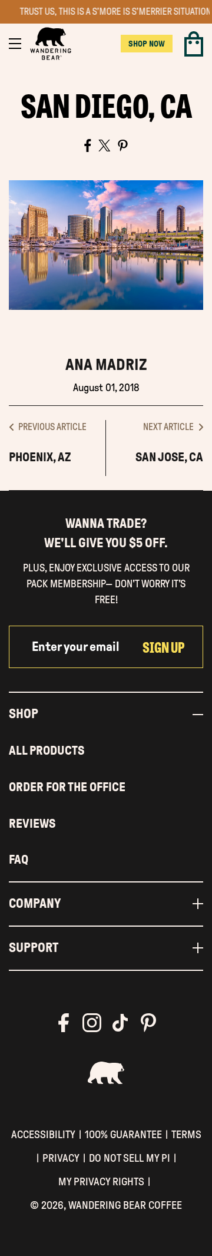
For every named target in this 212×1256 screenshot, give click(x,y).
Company (35, 904)
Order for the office (67, 787)
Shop (23, 714)
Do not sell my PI (129, 1158)
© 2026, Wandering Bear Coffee (106, 1205)
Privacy (61, 1158)
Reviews (32, 824)
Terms (186, 1134)
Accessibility (43, 1134)
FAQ (18, 859)
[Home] (50, 43)
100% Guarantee (123, 1134)
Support (33, 948)
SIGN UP (163, 646)
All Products (47, 750)
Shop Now (146, 43)
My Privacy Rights (101, 1181)
